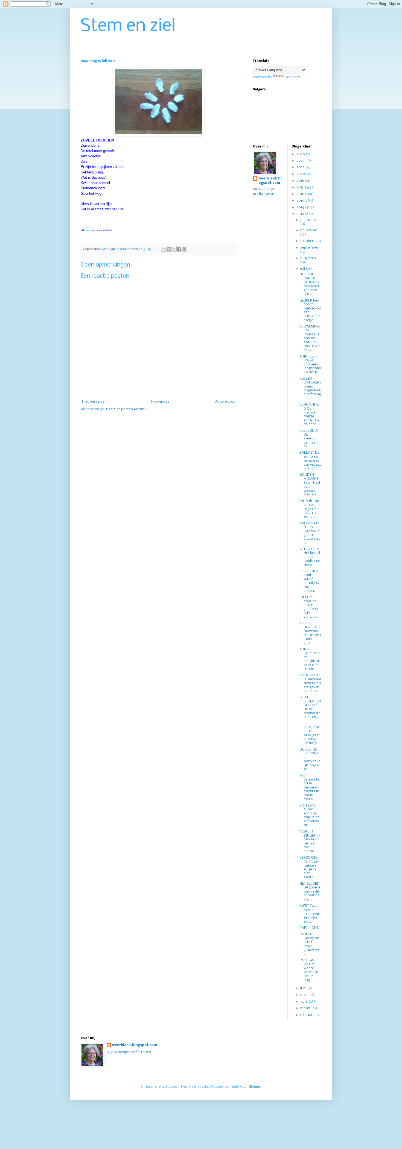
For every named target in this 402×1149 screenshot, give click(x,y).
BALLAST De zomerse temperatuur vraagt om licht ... (310, 460)
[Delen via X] (174, 249)
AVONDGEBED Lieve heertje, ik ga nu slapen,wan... (310, 533)
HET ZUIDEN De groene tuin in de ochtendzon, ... (309, 891)
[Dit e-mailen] (163, 249)
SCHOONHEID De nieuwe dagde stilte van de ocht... (309, 414)
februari (307, 1015)
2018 (300, 180)
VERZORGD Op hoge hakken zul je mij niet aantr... (308, 867)
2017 (300, 187)
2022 (300, 167)
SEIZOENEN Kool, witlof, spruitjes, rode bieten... (309, 581)
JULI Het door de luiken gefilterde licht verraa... (309, 607)
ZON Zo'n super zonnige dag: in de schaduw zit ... (309, 815)
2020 (301, 174)
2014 (300, 207)
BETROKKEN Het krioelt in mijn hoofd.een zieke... (310, 557)
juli (303, 269)
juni (303, 988)
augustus (308, 258)
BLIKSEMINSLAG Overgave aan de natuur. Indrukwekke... (309, 338)
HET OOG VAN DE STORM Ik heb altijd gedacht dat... (309, 284)
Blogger (255, 1086)
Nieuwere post (94, 401)
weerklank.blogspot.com (270, 181)
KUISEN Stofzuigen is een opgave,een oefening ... (310, 388)
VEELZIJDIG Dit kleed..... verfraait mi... (308, 438)
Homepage (160, 401)
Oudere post (224, 401)
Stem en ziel (128, 26)
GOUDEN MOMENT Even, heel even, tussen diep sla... (309, 484)
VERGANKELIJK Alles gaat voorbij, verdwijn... (309, 733)
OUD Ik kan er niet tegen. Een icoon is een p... (310, 509)
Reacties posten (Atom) (126, 409)
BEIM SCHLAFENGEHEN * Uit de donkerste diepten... (310, 707)
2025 (300, 161)
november (308, 230)
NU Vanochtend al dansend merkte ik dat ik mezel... (309, 787)
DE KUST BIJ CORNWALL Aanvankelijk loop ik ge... (310, 759)
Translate (292, 77)
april (304, 1001)
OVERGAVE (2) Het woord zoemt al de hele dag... (308, 970)
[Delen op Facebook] (179, 249)
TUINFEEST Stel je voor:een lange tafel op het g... (310, 364)
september (309, 247)
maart (305, 1008)
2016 (300, 194)
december (308, 220)
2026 (301, 154)
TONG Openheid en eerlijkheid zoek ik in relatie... (309, 659)
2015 (300, 200)
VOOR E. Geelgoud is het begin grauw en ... (309, 944)
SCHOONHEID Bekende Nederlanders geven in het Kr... (310, 683)
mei (303, 995)
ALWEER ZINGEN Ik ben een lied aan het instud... (310, 841)
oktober (307, 241)
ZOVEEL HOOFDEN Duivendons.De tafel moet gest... (310, 633)
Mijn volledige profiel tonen (129, 1052)
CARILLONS (309, 928)
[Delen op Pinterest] (184, 249)
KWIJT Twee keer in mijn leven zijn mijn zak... (309, 913)
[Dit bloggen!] (168, 249)
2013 (300, 214)
